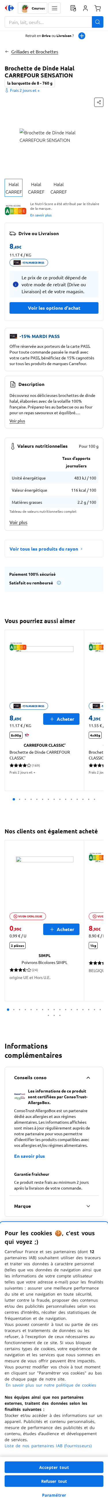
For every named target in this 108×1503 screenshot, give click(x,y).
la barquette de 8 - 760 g (29, 83)
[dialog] (54, 1362)
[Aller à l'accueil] (9, 8)
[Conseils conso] (88, 1077)
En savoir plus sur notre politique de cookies (51, 1385)
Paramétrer (54, 1495)
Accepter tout (54, 1467)
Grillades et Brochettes (34, 51)
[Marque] (88, 1206)
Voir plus (17, 420)
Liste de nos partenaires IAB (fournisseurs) (48, 1445)
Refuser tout (54, 1481)
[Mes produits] (73, 8)
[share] (98, 102)
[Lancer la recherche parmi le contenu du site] (97, 21)
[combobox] (54, 22)
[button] (54, 8)
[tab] (13, 188)
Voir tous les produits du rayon (44, 549)
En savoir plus (41, 215)
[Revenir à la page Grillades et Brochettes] (7, 51)
